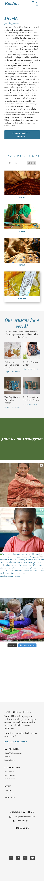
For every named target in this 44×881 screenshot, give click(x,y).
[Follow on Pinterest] (25, 858)
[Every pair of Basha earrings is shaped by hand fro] (22, 575)
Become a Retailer (15, 741)
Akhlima (22, 299)
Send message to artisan (20, 134)
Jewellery (8, 23)
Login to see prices (12, 371)
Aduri (22, 198)
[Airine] (22, 250)
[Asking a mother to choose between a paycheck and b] (22, 530)
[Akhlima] (22, 283)
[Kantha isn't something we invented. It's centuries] (22, 619)
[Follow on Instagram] (18, 858)
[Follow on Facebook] (11, 858)
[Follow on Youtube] (32, 858)
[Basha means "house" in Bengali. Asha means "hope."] (22, 485)
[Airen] (22, 216)
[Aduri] (22, 183)
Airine (22, 265)
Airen (22, 231)
